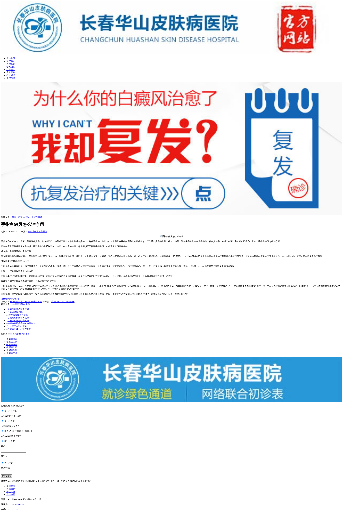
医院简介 (10, 61)
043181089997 (18, 504)
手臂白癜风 (36, 217)
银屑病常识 (11, 347)
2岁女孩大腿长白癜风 (18, 315)
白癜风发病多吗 (15, 312)
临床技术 (10, 69)
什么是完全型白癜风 (17, 326)
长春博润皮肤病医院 (37, 231)
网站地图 (10, 494)
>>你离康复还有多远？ (21, 304)
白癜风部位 (23, 217)
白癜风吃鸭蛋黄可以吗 (18, 318)
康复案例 (10, 72)
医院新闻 (10, 64)
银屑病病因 (11, 339)
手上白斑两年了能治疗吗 (62, 301)
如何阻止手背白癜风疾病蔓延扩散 (26, 301)
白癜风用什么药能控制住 (19, 329)
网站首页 (10, 58)
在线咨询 (10, 75)
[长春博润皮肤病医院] (171, 54)
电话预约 (14, 299)
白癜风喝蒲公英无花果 (18, 309)
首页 (14, 217)
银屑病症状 (11, 342)
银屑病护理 (11, 353)
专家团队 (10, 67)
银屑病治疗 (11, 350)
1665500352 (16, 509)
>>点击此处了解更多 (20, 334)
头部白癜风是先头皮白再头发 (21, 323)
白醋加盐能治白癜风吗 (18, 320)
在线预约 (5, 299)
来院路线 (10, 78)
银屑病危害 (11, 344)
